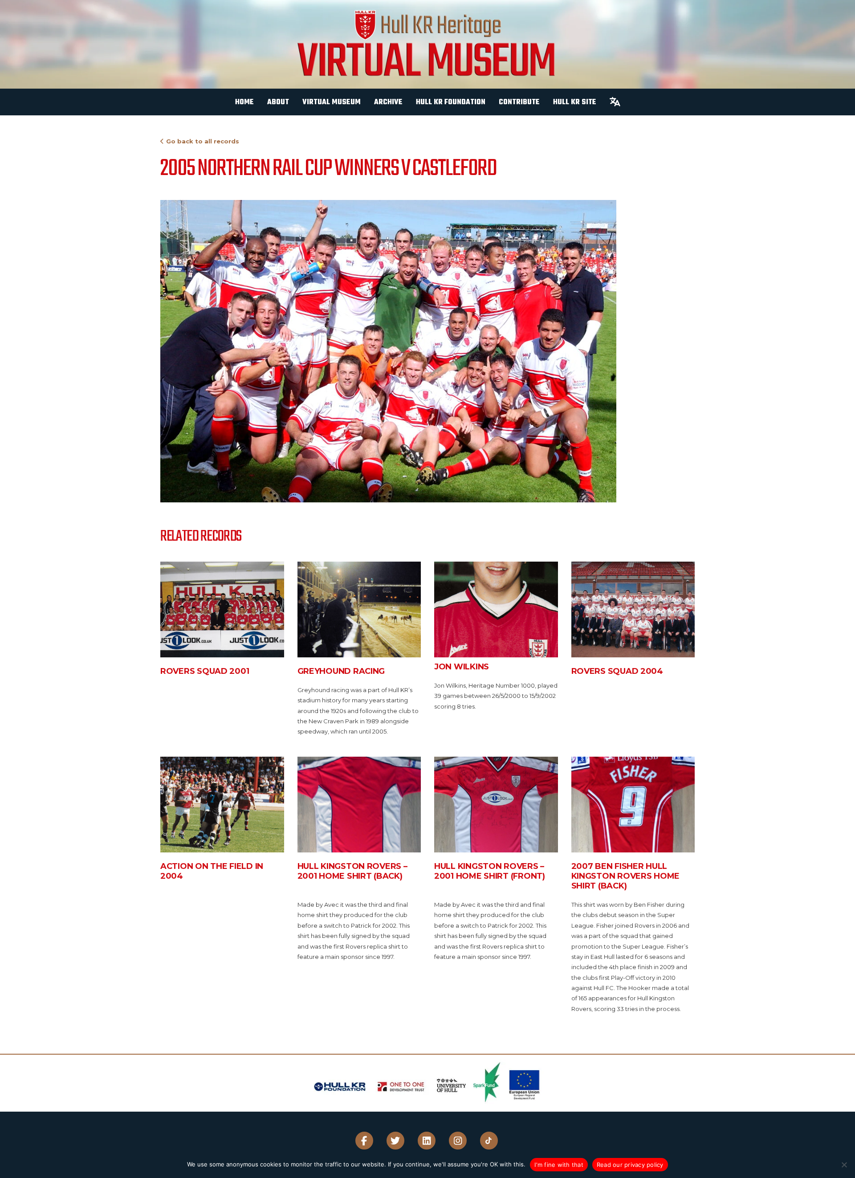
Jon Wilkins (461, 667)
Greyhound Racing (341, 671)
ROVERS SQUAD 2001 (204, 671)
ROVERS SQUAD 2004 (617, 671)
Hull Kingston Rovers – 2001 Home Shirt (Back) (352, 871)
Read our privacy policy (630, 1164)
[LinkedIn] (427, 1140)
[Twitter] (395, 1140)
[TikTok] (489, 1140)
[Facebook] (364, 1140)
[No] (843, 1164)
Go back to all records (202, 141)
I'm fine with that (558, 1164)
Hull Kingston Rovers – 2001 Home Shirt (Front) (489, 871)
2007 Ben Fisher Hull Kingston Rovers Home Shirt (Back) (625, 876)
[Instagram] (458, 1140)
